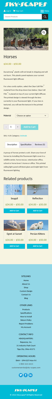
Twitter (21, 375)
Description (12, 145)
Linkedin (30, 375)
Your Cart (19, 11)
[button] (43, 32)
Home (26, 281)
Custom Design (26, 291)
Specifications (26, 313)
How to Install (26, 317)
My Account (26, 327)
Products (26, 310)
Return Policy (26, 320)
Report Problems (26, 324)
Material (7, 116)
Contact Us (26, 295)
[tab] (12, 145)
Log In (8, 11)
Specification (26, 145)
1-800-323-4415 (26, 364)
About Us (26, 284)
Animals (23, 136)
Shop (26, 288)
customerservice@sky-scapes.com (26, 368)
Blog (26, 298)
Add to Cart (29, 127)
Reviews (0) (40, 145)
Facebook (26, 375)
